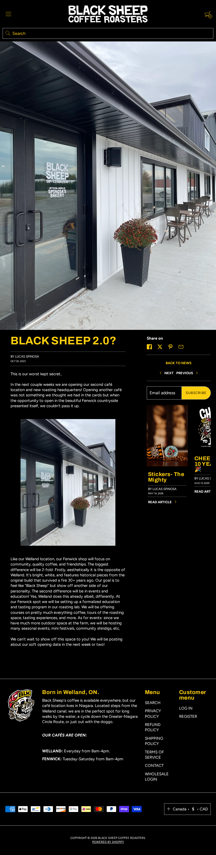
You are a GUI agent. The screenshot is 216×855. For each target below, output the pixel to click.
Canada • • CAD (190, 809)
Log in (186, 708)
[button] (149, 346)
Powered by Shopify (108, 842)
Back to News (179, 363)
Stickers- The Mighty (166, 477)
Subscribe (196, 393)
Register (188, 716)
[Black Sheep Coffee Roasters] (107, 14)
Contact (154, 765)
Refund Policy (152, 727)
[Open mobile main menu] (8, 14)
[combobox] (108, 33)
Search (152, 702)
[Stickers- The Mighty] (167, 407)
